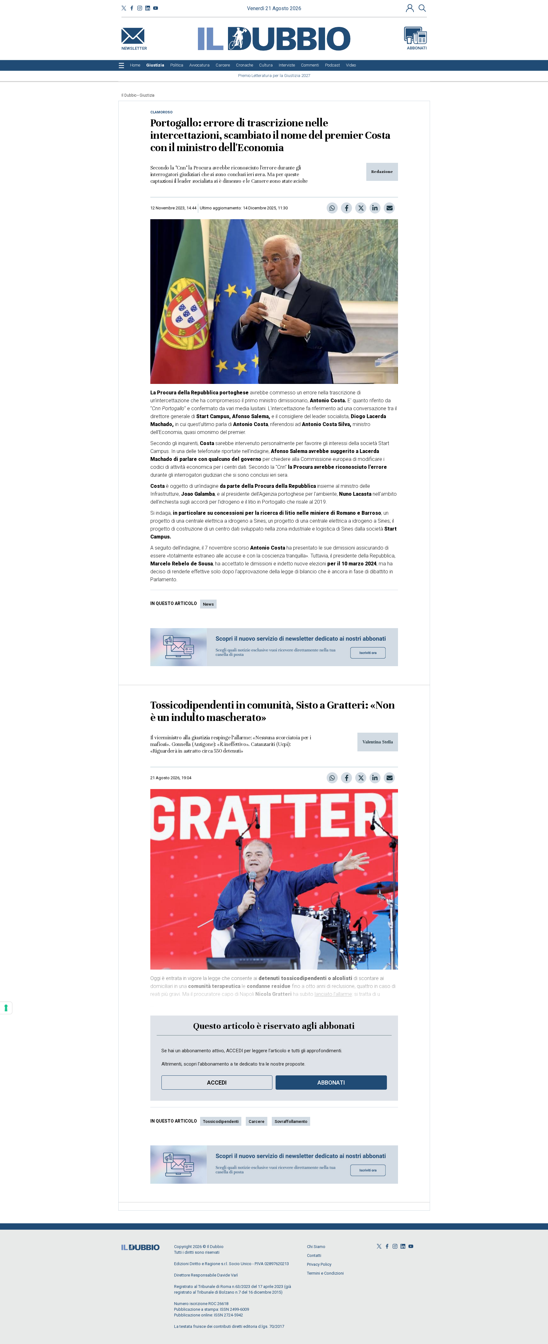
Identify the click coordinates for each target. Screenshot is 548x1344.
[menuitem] (135, 65)
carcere (256, 1121)
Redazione (382, 171)
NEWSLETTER (134, 47)
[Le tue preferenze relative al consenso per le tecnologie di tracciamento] (6, 1008)
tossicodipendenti (220, 1121)
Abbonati (417, 48)
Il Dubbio (128, 95)
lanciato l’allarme (333, 994)
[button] (410, 8)
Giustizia (147, 95)
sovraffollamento (291, 1121)
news (208, 604)
